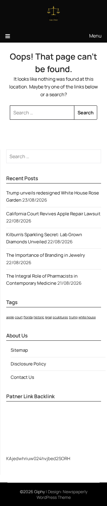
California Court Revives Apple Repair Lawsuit (53, 214)
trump (73, 317)
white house (87, 317)
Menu (95, 35)
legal (48, 317)
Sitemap (19, 350)
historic (39, 317)
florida (28, 317)
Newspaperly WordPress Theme (62, 494)
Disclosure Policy (28, 364)
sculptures (60, 317)
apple (10, 317)
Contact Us (22, 377)
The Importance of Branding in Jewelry (46, 255)
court (19, 317)
